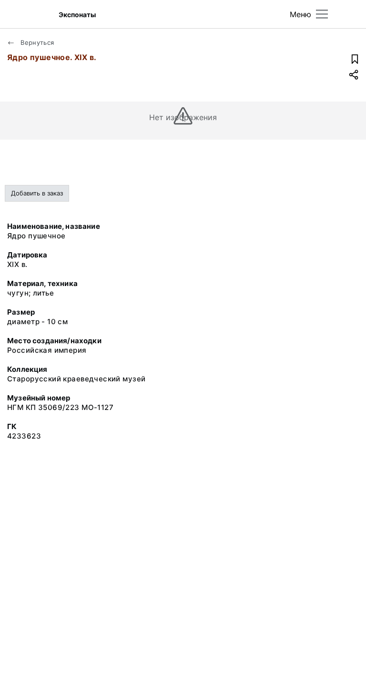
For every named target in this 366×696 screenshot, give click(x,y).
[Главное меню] (322, 14)
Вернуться (36, 42)
